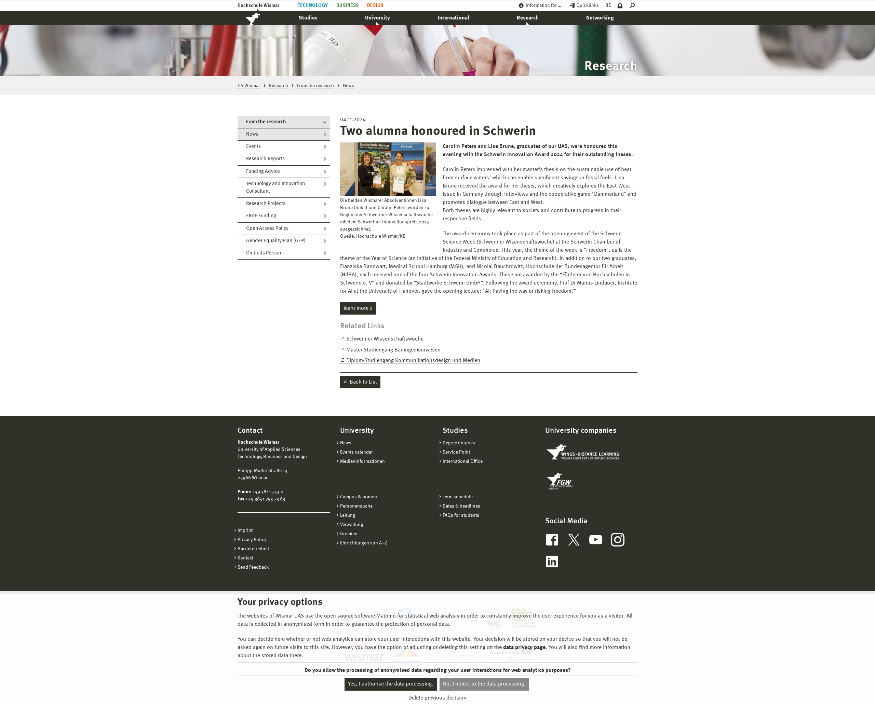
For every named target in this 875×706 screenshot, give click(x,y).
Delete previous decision (437, 698)
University (377, 18)
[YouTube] (596, 539)
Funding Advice (263, 171)
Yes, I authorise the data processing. (390, 684)
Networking (600, 18)
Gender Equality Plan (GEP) (276, 241)
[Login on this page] (620, 5)
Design (375, 5)
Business (347, 5)
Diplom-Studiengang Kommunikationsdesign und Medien (413, 360)
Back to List (362, 382)
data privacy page (524, 647)
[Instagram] (617, 539)
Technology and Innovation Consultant (275, 187)
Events (253, 146)
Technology (313, 5)
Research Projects (265, 203)
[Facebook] (552, 539)
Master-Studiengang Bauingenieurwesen (393, 350)
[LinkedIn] (552, 561)
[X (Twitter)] (574, 539)
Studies (308, 18)
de (608, 5)
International (453, 18)
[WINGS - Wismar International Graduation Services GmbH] (583, 452)
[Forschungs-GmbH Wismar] (576, 481)
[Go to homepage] (259, 18)
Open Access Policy (267, 228)
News (252, 134)
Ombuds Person (263, 253)
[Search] (633, 5)
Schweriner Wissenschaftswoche (384, 339)
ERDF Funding (261, 216)
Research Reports (265, 159)
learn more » (358, 308)
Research (528, 18)
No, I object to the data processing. (484, 684)
